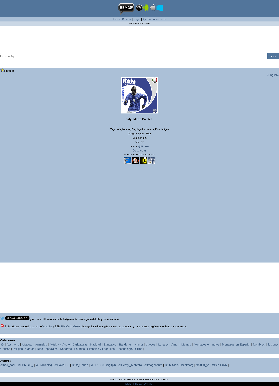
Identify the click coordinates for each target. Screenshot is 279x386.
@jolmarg (187, 365)
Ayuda (147, 19)
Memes (186, 344)
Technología (125, 348)
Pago (137, 19)
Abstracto (13, 344)
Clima (138, 348)
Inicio (116, 19)
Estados (79, 348)
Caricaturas (80, 344)
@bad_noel (7, 365)
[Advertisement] (139, 39)
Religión (18, 348)
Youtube (47, 326)
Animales (41, 344)
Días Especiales (47, 348)
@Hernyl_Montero (130, 365)
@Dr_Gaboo (80, 365)
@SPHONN (219, 365)
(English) (273, 75)
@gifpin (111, 365)
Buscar (126, 19)
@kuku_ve (203, 365)
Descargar (139, 150)
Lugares (163, 344)
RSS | (128, 383)
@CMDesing (44, 365)
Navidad (95, 344)
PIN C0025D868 (70, 326)
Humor (138, 344)
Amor (174, 344)
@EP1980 (143, 146)
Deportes (66, 348)
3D (2, 344)
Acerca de (159, 19)
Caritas (29, 348)
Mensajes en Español (236, 344)
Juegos (150, 344)
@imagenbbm (153, 365)
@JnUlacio (172, 365)
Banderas (125, 344)
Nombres (259, 344)
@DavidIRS (61, 365)
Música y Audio (60, 344)
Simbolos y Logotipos (101, 348)
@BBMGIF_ (25, 365)
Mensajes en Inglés (206, 344)
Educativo (110, 344)
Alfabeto (27, 344)
